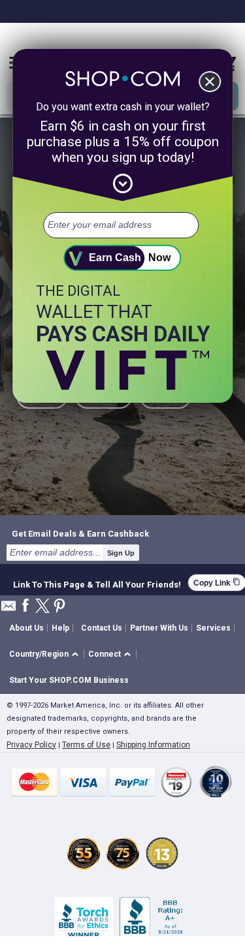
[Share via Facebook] (25, 606)
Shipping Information (153, 744)
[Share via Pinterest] (59, 607)
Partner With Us (159, 628)
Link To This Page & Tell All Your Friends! (97, 583)
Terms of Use (86, 744)
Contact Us (101, 628)
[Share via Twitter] (42, 607)
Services (213, 628)
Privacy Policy (31, 744)
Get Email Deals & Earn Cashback (80, 533)
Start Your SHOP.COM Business (69, 680)
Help (60, 628)
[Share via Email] (8, 609)
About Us (26, 628)
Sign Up (121, 553)
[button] (46, 654)
